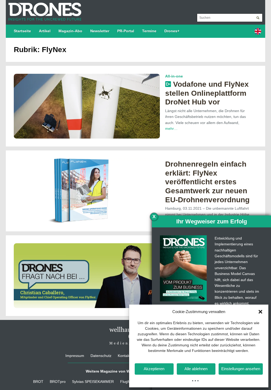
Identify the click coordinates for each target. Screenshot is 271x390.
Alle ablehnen (195, 368)
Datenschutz (101, 356)
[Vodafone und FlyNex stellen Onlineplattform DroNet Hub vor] (87, 106)
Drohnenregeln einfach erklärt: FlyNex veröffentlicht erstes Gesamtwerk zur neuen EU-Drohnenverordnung (207, 182)
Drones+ (171, 31)
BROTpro (58, 381)
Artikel (45, 31)
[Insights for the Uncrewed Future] (43, 9)
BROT (38, 381)
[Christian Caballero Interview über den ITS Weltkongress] (87, 275)
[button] (260, 311)
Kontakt (124, 356)
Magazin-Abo (70, 31)
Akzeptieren (154, 368)
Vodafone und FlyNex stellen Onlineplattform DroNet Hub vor (207, 93)
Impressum (74, 356)
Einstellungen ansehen (240, 368)
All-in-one (174, 76)
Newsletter (99, 31)
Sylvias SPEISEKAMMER (93, 381)
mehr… (171, 128)
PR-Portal (125, 31)
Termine (149, 31)
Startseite (22, 31)
